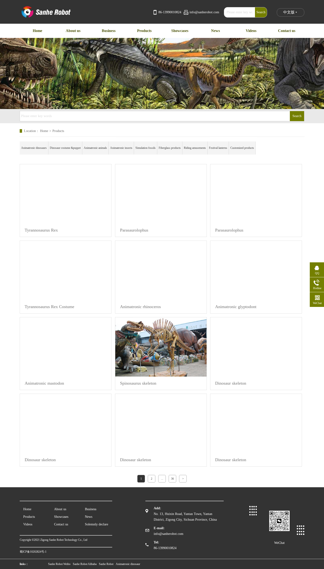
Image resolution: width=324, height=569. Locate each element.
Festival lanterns (218, 148)
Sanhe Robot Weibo (59, 564)
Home (45, 131)
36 (172, 478)
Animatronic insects (121, 148)
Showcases (61, 517)
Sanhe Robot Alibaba (85, 564)
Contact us (61, 524)
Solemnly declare (96, 524)
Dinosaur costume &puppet (65, 148)
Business (90, 509)
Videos (27, 524)
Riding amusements (195, 148)
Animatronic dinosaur (128, 564)
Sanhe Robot (106, 564)
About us (60, 509)
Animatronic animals (95, 148)
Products (58, 131)
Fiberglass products (170, 148)
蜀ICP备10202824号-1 (33, 551)
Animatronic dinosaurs (34, 148)
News (88, 517)
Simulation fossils (145, 148)
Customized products (242, 148)
